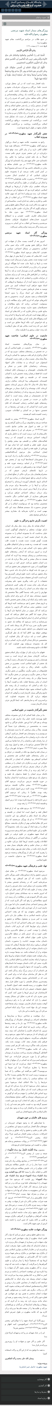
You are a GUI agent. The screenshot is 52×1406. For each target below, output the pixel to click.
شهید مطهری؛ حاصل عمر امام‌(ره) (33, 1367)
